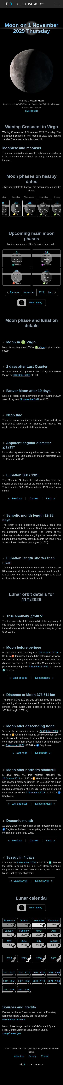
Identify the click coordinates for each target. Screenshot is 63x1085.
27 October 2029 (49, 731)
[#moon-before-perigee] (3, 647)
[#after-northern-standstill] (3, 770)
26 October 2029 (11, 778)
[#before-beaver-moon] (3, 391)
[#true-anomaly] (3, 616)
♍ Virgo (40, 347)
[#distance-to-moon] (3, 695)
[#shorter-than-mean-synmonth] (3, 558)
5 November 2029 (38, 666)
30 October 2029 (21, 375)
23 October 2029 (48, 652)
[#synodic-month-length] (3, 515)
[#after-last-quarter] (3, 366)
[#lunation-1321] (3, 475)
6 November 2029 (26, 862)
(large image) (31, 111)
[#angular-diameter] (3, 443)
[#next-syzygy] (3, 857)
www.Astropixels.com (13, 1019)
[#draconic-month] (3, 821)
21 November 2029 (29, 399)
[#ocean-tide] (3, 415)
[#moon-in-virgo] (3, 342)
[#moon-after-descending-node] (3, 726)
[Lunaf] (24, 4)
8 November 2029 (15, 745)
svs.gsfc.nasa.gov (11, 1033)
